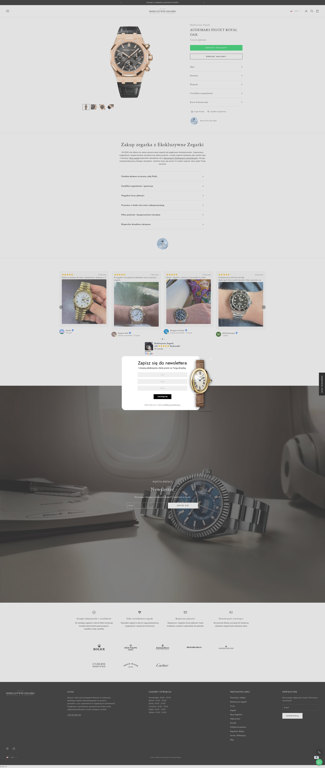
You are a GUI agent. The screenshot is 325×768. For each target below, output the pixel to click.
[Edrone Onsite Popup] (162, 384)
